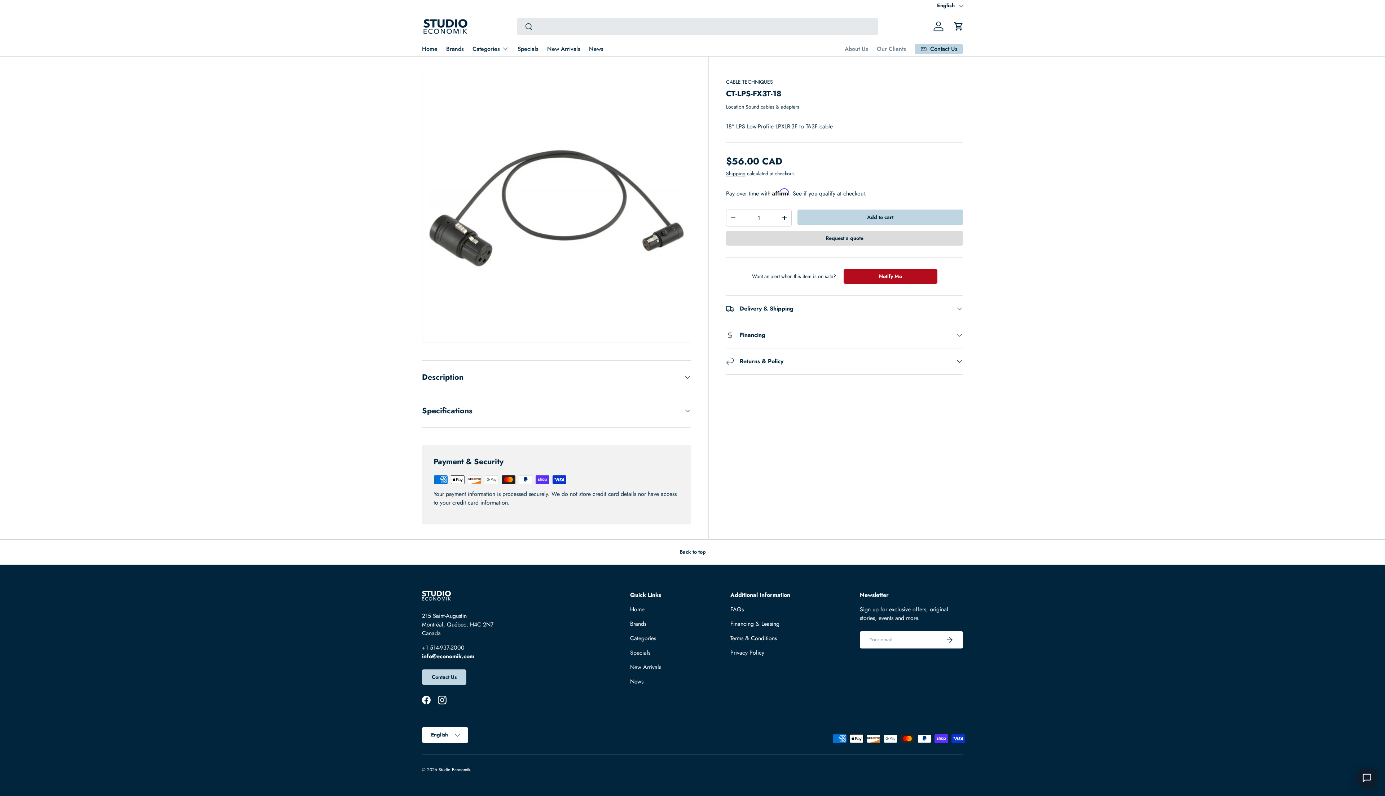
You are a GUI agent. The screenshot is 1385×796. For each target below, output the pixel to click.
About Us (856, 49)
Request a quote (844, 238)
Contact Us (444, 677)
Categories (486, 49)
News (596, 49)
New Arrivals (563, 49)
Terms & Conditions (753, 638)
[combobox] (697, 26)
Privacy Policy (747, 652)
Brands (455, 49)
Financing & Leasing (754, 624)
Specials (528, 49)
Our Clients (891, 49)
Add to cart (880, 217)
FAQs (737, 609)
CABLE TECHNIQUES (749, 81)
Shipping (736, 173)
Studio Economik (454, 769)
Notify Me (890, 276)
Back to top (693, 551)
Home (430, 49)
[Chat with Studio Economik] (1367, 778)
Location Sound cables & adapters (762, 106)
